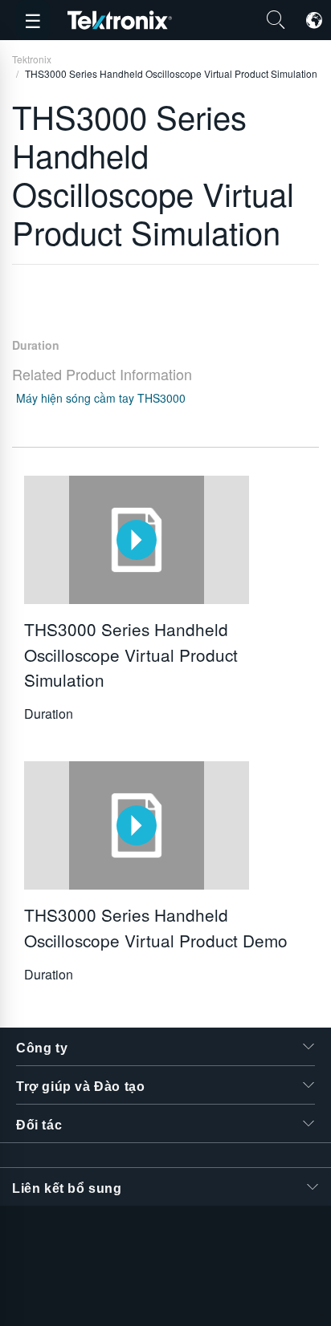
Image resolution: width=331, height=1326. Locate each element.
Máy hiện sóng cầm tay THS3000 (101, 398)
